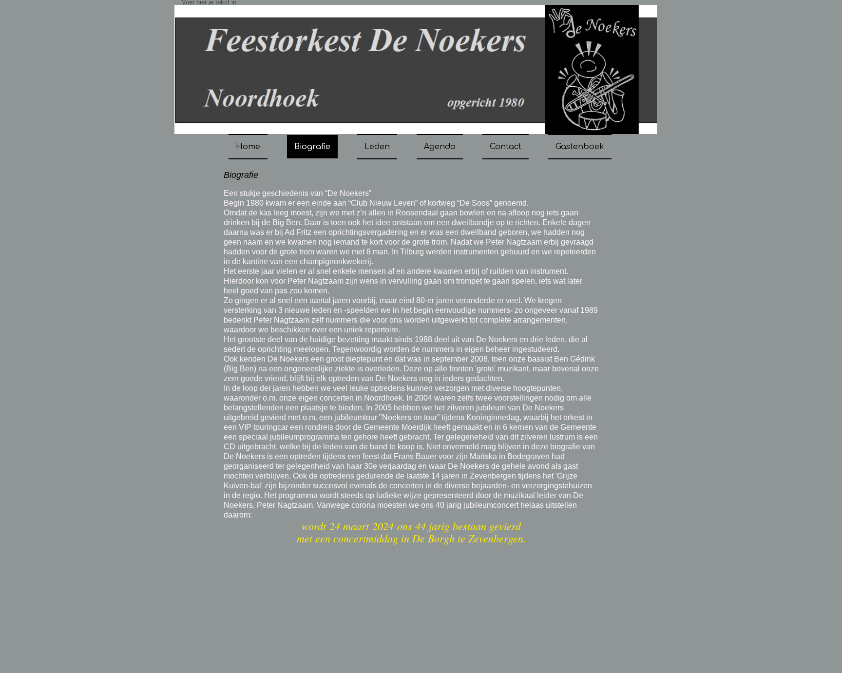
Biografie (312, 146)
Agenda (440, 146)
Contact (505, 146)
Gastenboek (579, 146)
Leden (377, 146)
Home (248, 146)
